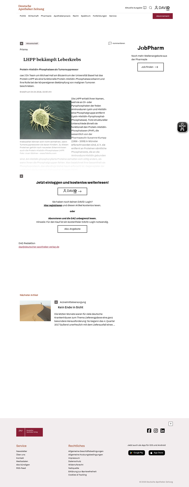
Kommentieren (119, 43)
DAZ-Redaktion (27, 243)
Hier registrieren (53, 205)
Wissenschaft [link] (32, 43)
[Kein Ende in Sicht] (35, 313)
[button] (31, 8)
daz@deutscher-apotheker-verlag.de (39, 246)
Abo (162, 16)
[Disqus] (72, 373)
